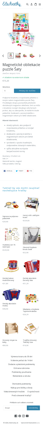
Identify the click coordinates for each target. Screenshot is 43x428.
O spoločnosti (33, 391)
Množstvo (6, 87)
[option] (10, 55)
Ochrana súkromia (21, 368)
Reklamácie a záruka (21, 376)
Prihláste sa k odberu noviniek (21, 402)
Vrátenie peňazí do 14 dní (21, 360)
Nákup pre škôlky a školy (21, 387)
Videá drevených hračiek (14, 391)
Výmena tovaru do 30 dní (21, 356)
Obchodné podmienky (21, 384)
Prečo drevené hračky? (21, 395)
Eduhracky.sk (13, 423)
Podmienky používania (21, 372)
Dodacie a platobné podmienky (21, 364)
